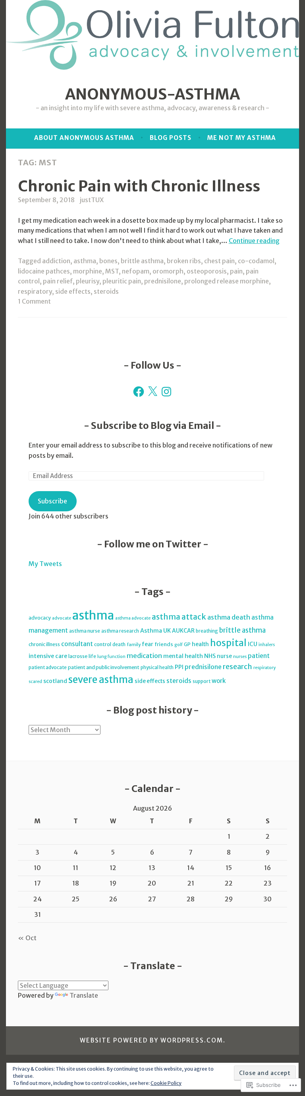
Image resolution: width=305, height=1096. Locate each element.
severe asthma (100, 680)
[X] (152, 391)
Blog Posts (170, 138)
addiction (56, 261)
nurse (224, 656)
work (219, 681)
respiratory (35, 291)
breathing (207, 631)
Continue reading (254, 241)
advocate (61, 618)
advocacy (40, 618)
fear (147, 644)
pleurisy (87, 281)
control (102, 644)
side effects (73, 291)
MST (112, 271)
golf (178, 644)
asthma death (228, 617)
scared (35, 681)
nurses (240, 656)
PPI (179, 667)
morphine (87, 271)
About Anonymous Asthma (84, 138)
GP (187, 644)
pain (236, 271)
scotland (55, 681)
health (200, 644)
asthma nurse (84, 631)
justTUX (92, 200)
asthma (84, 261)
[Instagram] (166, 391)
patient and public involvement (103, 667)
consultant (77, 644)
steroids (106, 291)
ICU (252, 644)
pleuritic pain (121, 281)
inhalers (267, 644)
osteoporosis (207, 271)
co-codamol (256, 261)
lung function (111, 656)
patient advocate (48, 667)
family (134, 644)
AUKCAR (183, 630)
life (92, 656)
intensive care (48, 656)
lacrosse (77, 656)
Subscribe (52, 501)
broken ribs (184, 261)
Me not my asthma (241, 138)
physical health (157, 667)
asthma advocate (133, 618)
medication (144, 656)
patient (259, 656)
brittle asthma (142, 261)
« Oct (27, 938)
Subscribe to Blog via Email (152, 425)
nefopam (135, 271)
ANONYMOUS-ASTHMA (152, 94)
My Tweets (45, 564)
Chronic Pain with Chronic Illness (139, 186)
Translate (83, 995)
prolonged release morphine (226, 281)
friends (163, 644)
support (201, 681)
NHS (210, 656)
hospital (228, 642)
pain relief (58, 281)
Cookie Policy (166, 1083)
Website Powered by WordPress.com (151, 1040)
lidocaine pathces (44, 271)
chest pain (219, 261)
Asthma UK (155, 630)
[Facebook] (138, 391)
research (237, 666)
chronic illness (44, 644)
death (118, 644)
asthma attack (179, 617)
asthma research (120, 631)
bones (108, 261)
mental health (183, 656)
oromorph (167, 271)
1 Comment (34, 301)
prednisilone (162, 281)
